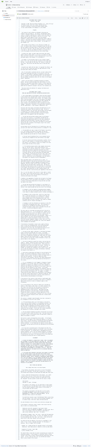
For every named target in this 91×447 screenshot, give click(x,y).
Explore (6, 1)
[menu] (75, 445)
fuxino (9, 5)
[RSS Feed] (63, 5)
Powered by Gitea (4, 445)
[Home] (2, 1)
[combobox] (82, 11)
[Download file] (80, 18)
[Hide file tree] (3, 11)
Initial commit (30, 14)
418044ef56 (24, 14)
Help (11, 1)
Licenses (85, 445)
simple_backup (16, 5)
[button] (68, 5)
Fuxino (19, 14)
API (89, 445)
